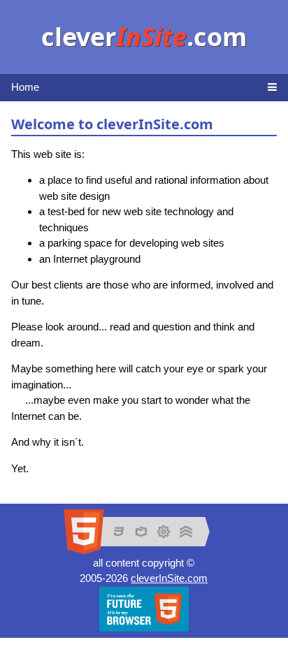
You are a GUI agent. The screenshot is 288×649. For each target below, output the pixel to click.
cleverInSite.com (169, 578)
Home (25, 87)
